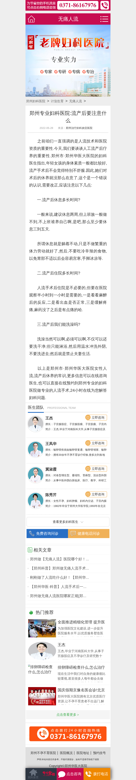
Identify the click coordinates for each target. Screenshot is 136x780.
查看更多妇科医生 (65, 522)
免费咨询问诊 (47, 533)
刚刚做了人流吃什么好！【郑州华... (59, 577)
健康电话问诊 (89, 533)
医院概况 (66, 753)
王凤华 (51, 444)
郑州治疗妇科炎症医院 (79, 127)
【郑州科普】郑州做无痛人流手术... (59, 568)
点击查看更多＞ (68, 714)
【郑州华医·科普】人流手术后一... (58, 587)
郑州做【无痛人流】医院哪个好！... (59, 559)
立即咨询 (98, 417)
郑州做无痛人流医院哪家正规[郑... (58, 596)
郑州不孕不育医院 (43, 753)
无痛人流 (75, 101)
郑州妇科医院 (35, 101)
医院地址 (82, 753)
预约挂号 (99, 753)
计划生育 (57, 101)
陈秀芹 (51, 495)
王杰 (49, 418)
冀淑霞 (51, 469)
